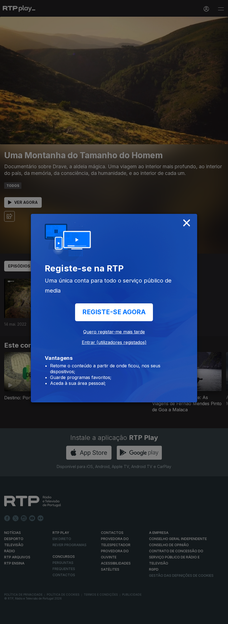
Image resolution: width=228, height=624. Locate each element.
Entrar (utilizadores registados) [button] (114, 342)
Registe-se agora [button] (114, 312)
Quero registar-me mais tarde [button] (114, 332)
